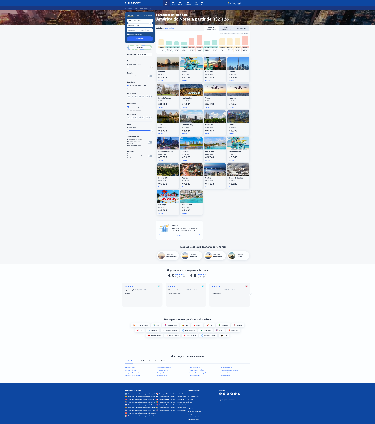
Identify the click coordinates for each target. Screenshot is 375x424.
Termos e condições (193, 419)
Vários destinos (148, 15)
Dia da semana (132, 93)
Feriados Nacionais (193, 396)
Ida (138, 15)
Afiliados (190, 399)
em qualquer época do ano (137, 85)
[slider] (128, 67)
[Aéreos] (133, 3)
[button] (239, 3)
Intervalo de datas (135, 89)
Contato (190, 414)
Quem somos (192, 394)
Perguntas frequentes (194, 411)
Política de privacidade (194, 417)
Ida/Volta (130, 15)
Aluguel (190, 402)
